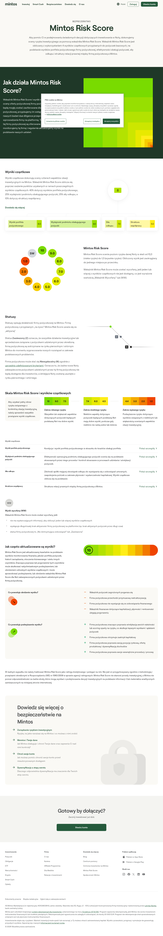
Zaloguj (133, 4)
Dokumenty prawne (13, 899)
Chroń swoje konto (26, 754)
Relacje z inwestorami (53, 875)
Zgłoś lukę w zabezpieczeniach (53, 899)
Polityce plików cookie (54, 114)
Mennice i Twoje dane (27, 740)
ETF (6, 866)
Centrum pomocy (90, 861)
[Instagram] (124, 874)
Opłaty (8, 884)
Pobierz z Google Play (135, 862)
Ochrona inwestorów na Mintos (95, 866)
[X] (134, 874)
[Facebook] (129, 874)
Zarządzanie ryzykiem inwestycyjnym (34, 730)
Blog (85, 857)
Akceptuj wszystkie (111, 121)
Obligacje (9, 861)
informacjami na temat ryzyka (53, 923)
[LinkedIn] (139, 874)
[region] (82, 111)
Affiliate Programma (52, 866)
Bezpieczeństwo (54, 4)
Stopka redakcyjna (30, 899)
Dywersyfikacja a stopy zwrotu (31, 767)
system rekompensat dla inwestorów (47, 912)
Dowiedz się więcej (15, 207)
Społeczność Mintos (91, 875)
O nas (46, 857)
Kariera (47, 861)
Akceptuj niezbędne (92, 121)
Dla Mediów (49, 870)
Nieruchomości (11, 870)
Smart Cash (38, 4)
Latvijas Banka (150, 906)
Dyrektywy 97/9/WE (90, 912)
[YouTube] (144, 874)
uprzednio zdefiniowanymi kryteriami (24, 365)
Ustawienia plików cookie (55, 121)
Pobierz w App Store (134, 857)
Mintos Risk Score (90, 870)
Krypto (8, 875)
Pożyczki (8, 857)
